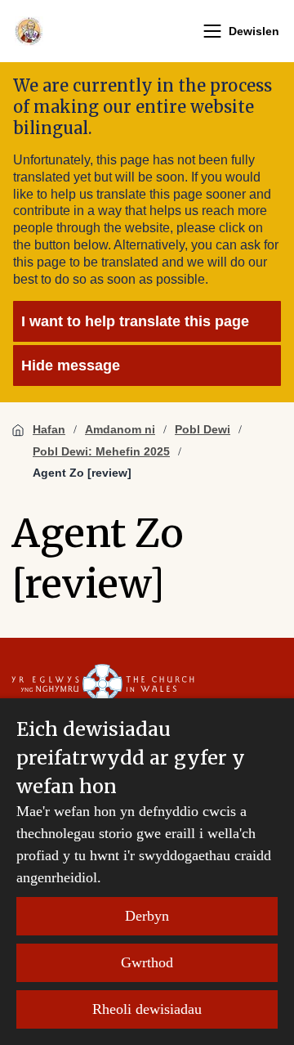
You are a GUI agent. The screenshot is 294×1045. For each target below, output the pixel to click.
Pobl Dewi (202, 429)
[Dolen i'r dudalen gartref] (29, 31)
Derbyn (147, 916)
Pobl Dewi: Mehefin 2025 (101, 451)
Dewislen (254, 31)
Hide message (70, 365)
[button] (212, 31)
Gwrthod (147, 962)
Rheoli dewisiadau (147, 1009)
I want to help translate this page (135, 321)
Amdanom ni (120, 429)
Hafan (49, 429)
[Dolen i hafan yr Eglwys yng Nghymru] (102, 684)
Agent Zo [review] (82, 472)
